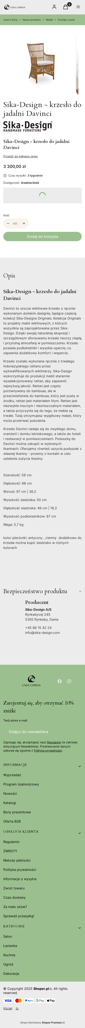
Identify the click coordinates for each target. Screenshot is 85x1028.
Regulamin (54, 742)
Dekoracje (11, 973)
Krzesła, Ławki (66, 19)
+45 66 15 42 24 (38, 628)
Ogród (8, 964)
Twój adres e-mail (15, 720)
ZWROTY (10, 851)
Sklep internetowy (41, 1022)
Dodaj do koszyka (42, 236)
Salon (7, 936)
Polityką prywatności (48, 750)
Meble (49, 19)
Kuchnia (9, 955)
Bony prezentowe (17, 812)
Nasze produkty (31, 19)
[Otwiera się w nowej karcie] (60, 681)
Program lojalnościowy (21, 784)
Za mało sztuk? (15, 907)
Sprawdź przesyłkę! (18, 916)
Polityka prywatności (19, 870)
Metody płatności (17, 860)
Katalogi (9, 803)
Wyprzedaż (12, 775)
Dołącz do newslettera (28, 732)
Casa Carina (10, 19)
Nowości (10, 793)
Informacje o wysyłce (20, 879)
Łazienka (10, 946)
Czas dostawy (14, 897)
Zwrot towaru (14, 888)
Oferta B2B (12, 821)
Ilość (6, 215)
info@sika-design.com (42, 633)
